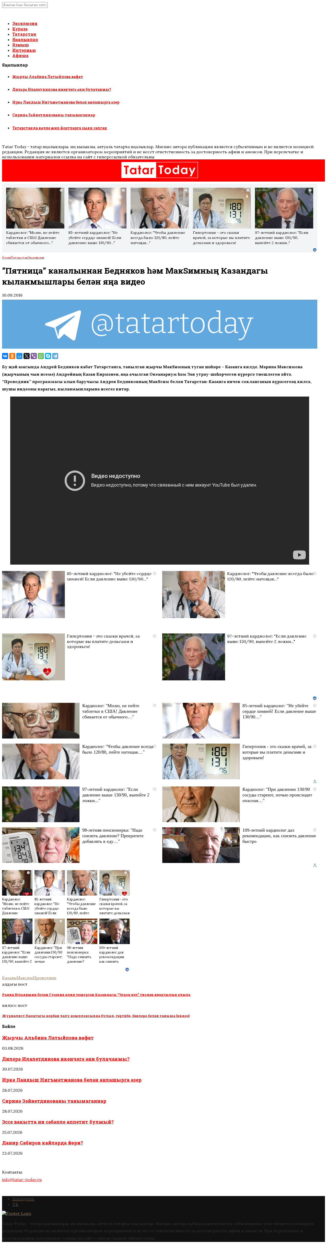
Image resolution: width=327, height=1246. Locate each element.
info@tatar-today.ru (22, 1179)
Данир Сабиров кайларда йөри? (42, 1142)
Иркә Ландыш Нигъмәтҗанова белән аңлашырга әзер (65, 102)
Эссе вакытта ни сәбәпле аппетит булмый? (58, 1121)
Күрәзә (20, 28)
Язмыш (20, 44)
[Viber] (34, 356)
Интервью (24, 50)
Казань (9, 977)
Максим (24, 977)
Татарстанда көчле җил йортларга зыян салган (59, 127)
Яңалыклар (25, 39)
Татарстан (24, 34)
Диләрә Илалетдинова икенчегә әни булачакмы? (61, 89)
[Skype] (48, 356)
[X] (27, 356)
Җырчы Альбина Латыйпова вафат (47, 76)
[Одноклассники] (12, 356)
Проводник (44, 977)
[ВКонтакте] (5, 356)
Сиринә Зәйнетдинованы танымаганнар (53, 114)
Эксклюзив (24, 23)
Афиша (20, 55)
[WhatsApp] (41, 356)
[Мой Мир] (19, 356)
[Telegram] (55, 356)
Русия (6, 257)
